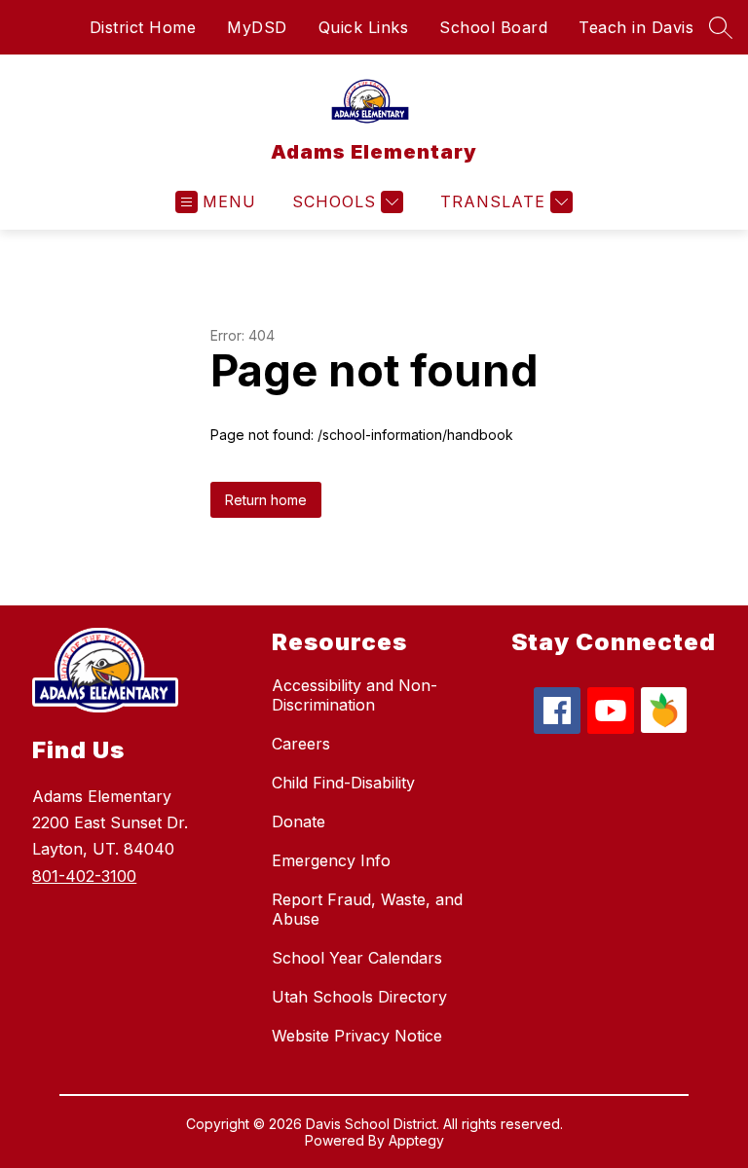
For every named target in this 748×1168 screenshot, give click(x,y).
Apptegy (416, 1140)
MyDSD (257, 27)
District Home (143, 27)
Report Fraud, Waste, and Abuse (367, 909)
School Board (493, 27)
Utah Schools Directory (359, 996)
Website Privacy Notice (357, 1035)
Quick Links (363, 27)
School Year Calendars (357, 957)
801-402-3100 (84, 876)
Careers (301, 743)
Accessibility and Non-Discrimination (354, 694)
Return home (266, 500)
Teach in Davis (636, 27)
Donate (298, 821)
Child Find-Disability (343, 782)
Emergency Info (331, 860)
